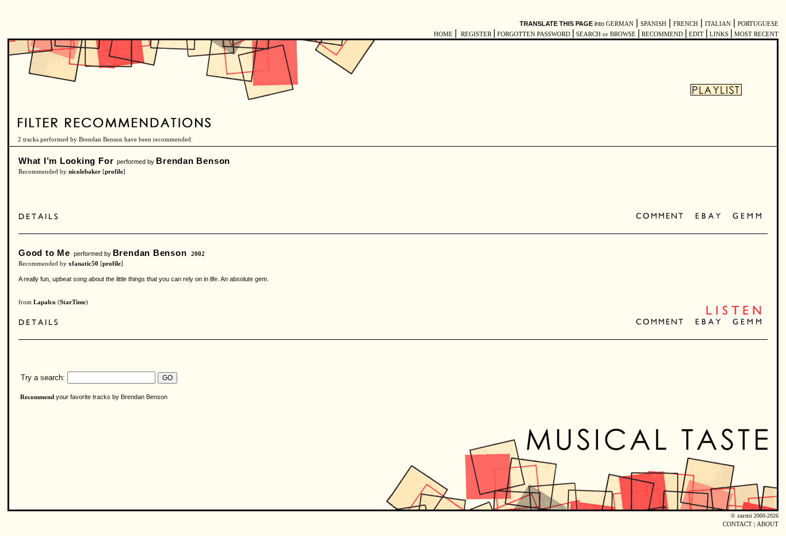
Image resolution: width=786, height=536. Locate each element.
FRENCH (685, 24)
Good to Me (44, 253)
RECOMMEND (662, 34)
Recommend (37, 397)
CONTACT (737, 524)
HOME (443, 34)
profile (114, 172)
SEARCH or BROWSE (606, 34)
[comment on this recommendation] (662, 216)
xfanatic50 (83, 264)
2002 (198, 254)
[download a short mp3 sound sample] (734, 314)
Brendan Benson (193, 161)
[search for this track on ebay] (708, 216)
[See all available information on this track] (41, 216)
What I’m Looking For (65, 161)
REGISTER (476, 34)
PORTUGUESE (758, 24)
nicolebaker (84, 172)
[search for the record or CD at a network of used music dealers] (747, 216)
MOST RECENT (755, 34)
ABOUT (768, 524)
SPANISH (653, 24)
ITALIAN (718, 24)
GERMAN (620, 24)
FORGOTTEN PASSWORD (533, 34)
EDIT (696, 34)
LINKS (719, 34)
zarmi (744, 515)
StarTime (73, 302)
